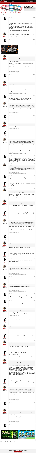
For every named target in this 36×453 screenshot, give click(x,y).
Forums (12, 1)
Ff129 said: (11, 56)
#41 (34, 424)
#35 (34, 350)
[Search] (35, 1)
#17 (34, 188)
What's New (2, 3)
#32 (34, 324)
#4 (34, 54)
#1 (34, 17)
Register (11, 3)
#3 (34, 39)
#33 (34, 334)
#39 (34, 402)
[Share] (33, 17)
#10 (34, 121)
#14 (34, 163)
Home (9, 1)
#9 (34, 115)
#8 (34, 102)
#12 (34, 138)
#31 (34, 318)
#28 (34, 293)
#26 (34, 276)
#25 (34, 265)
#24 (34, 258)
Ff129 (2, 15)
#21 (34, 235)
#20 (34, 219)
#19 (34, 211)
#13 (34, 155)
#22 (34, 241)
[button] (14, 1)
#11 (34, 131)
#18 (34, 199)
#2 (34, 32)
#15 (34, 175)
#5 (34, 74)
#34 (34, 340)
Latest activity (7, 3)
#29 (34, 300)
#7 (34, 95)
